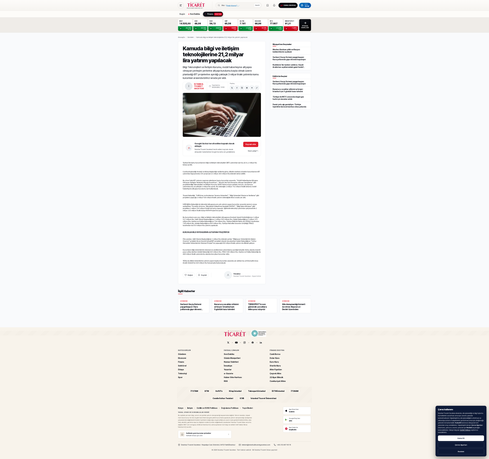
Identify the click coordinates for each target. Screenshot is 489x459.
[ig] (244, 343)
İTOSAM (294, 391)
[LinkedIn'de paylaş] (247, 88)
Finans (181, 362)
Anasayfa (181, 37)
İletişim (190, 408)
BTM (207, 391)
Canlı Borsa (275, 354)
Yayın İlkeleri (247, 408)
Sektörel (182, 365)
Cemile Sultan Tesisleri (223, 398)
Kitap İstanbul (235, 391)
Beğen (190, 275)
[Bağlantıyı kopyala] (257, 88)
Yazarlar (228, 369)
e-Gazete (228, 373)
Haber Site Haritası (233, 377)
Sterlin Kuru (275, 365)
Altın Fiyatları (276, 369)
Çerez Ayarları (461, 445)
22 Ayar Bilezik (276, 377)
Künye (180, 408)
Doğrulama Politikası (230, 408)
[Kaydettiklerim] (267, 5)
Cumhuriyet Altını (278, 381)
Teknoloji (182, 373)
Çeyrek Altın (275, 373)
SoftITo (218, 391)
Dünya (181, 369)
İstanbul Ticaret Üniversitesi (263, 398)
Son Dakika (229, 354)
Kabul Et (461, 438)
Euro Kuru (274, 362)
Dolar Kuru (274, 358)
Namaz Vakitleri (231, 362)
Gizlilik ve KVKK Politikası (207, 408)
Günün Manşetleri (232, 358)
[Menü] (181, 5)
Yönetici (236, 274)
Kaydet (204, 275)
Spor (180, 377)
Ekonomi (182, 358)
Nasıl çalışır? (253, 151)
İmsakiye (228, 365)
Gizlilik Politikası (465, 430)
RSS (226, 381)
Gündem (190, 37)
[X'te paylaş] (232, 88)
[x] (228, 343)
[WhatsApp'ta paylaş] (242, 88)
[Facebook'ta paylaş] (237, 88)
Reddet (461, 451)
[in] (261, 343)
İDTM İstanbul (278, 391)
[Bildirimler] (274, 5)
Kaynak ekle (251, 144)
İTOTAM (194, 391)
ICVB (242, 398)
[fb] (253, 343)
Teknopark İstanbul (256, 391)
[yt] (236, 343)
